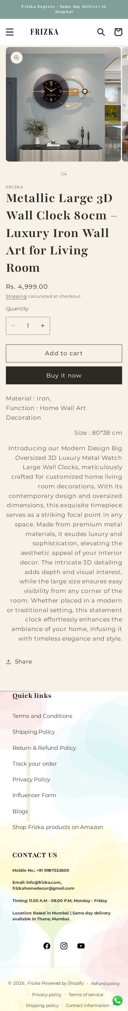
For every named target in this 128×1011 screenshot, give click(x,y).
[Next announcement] (115, 9)
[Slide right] (79, 174)
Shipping (16, 296)
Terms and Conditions (42, 716)
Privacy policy (47, 994)
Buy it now (64, 375)
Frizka (34, 983)
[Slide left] (49, 174)
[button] (9, 32)
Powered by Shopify (63, 983)
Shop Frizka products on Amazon (57, 827)
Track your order (34, 763)
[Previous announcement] (13, 9)
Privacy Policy (31, 779)
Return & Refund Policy (44, 748)
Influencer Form (34, 795)
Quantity (17, 308)
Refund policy (105, 983)
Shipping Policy (33, 731)
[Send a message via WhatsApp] (117, 1000)
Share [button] (23, 661)
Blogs (20, 811)
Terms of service (86, 994)
